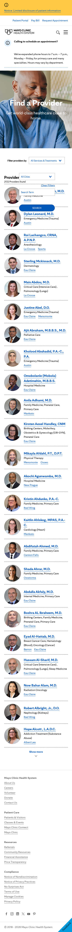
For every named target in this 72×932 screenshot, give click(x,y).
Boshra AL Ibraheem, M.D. (43, 613)
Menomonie (45, 316)
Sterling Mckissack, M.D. (42, 261)
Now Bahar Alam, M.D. (40, 685)
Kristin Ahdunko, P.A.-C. (41, 499)
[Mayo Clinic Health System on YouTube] (28, 914)
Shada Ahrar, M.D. (37, 569)
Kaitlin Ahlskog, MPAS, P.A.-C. (44, 522)
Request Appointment (55, 20)
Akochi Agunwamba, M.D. (43, 476)
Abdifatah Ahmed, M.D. (41, 546)
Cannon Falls (31, 555)
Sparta (42, 248)
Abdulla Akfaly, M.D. (39, 592)
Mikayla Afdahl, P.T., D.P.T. (43, 453)
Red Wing (29, 507)
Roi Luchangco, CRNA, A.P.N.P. (40, 237)
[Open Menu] (66, 32)
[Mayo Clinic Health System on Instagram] (12, 914)
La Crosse (29, 248)
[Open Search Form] (58, 32)
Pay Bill (35, 20)
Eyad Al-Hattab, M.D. (39, 636)
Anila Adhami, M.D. (38, 400)
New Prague (31, 485)
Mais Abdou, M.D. (37, 282)
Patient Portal (20, 20)
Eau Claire (29, 270)
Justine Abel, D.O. (37, 307)
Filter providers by (17, 160)
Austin (27, 222)
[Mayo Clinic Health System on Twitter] (23, 914)
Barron (27, 649)
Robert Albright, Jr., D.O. (41, 708)
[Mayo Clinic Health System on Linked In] (17, 914)
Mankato (29, 413)
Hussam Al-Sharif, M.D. (41, 660)
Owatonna (30, 577)
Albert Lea (30, 742)
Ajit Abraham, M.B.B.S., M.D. (45, 330)
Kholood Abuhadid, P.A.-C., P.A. (44, 354)
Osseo (44, 462)
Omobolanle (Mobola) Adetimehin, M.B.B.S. (40, 378)
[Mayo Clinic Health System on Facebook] (6, 914)
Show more (36, 751)
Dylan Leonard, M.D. (39, 214)
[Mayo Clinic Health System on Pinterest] (34, 914)
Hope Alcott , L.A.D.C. (40, 729)
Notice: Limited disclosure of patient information (32, 10)
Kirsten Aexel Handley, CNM (44, 424)
